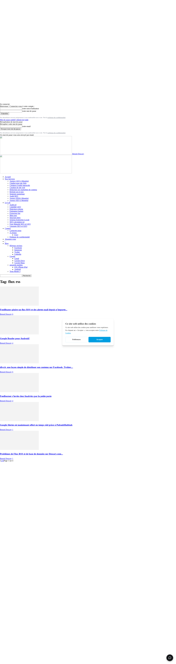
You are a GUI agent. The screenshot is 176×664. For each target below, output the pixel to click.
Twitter (17, 252)
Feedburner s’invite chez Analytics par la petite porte (25, 396)
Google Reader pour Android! (15, 338)
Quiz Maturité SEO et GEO (20, 224)
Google (12, 256)
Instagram (18, 250)
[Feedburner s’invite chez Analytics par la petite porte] (19, 391)
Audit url (13, 205)
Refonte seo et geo (17, 192)
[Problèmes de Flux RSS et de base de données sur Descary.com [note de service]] (19, 449)
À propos (13, 233)
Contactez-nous (15, 231)
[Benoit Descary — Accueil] (36, 173)
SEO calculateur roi (17, 222)
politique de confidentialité (56, 117)
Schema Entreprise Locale (19, 220)
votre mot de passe (29, 111)
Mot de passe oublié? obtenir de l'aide (14, 120)
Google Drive (19, 261)
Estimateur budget (16, 211)
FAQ (16, 235)
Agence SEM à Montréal (19, 198)
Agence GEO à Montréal (19, 181)
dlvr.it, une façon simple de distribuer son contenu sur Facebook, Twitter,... (36, 367)
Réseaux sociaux (16, 246)
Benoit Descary (6, 314)
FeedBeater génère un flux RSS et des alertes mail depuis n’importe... (33, 309)
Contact (8, 228)
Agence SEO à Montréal (19, 200)
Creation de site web (17, 188)
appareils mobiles (16, 265)
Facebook (18, 248)
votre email (26, 126)
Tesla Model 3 (15, 271)
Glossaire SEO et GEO (18, 226)
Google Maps (19, 263)
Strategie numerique (17, 194)
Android (17, 269)
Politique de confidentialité (20, 237)
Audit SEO (14, 196)
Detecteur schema (16, 209)
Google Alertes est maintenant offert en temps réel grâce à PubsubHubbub (36, 425)
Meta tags (13, 215)
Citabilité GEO (15, 207)
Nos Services (10, 179)
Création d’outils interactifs (20, 185)
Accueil (8, 177)
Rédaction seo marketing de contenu (23, 190)
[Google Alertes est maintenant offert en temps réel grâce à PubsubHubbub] (19, 420)
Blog (7, 243)
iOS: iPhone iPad (20, 267)
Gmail (16, 258)
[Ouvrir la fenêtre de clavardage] (169, 657)
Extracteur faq (15, 213)
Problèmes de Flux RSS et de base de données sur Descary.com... (31, 454)
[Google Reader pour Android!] (19, 334)
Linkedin (17, 254)
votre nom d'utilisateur (30, 109)
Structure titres (15, 218)
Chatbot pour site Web (18, 183)
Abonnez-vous (10, 239)
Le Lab (7, 203)
